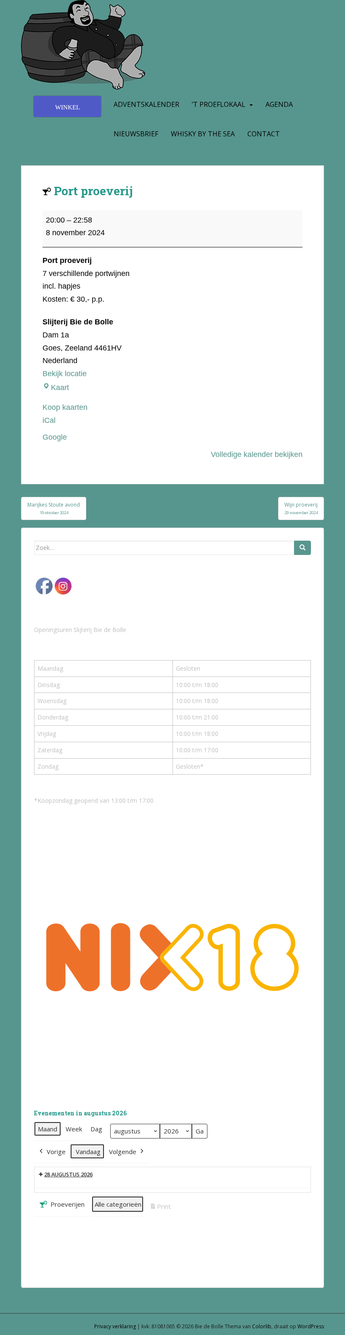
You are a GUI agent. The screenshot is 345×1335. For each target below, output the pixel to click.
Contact (263, 133)
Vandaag (88, 1151)
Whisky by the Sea (203, 133)
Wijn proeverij (301, 508)
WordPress (310, 1326)
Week (74, 1129)
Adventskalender (146, 104)
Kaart (60, 387)
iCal (49, 420)
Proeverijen (67, 1204)
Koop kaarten (65, 407)
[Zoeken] (302, 548)
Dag (96, 1129)
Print (160, 1208)
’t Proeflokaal (218, 104)
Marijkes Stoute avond (53, 508)
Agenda (279, 104)
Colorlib (261, 1326)
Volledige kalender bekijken (257, 454)
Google (54, 437)
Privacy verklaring (115, 1326)
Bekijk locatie (64, 373)
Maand (47, 1129)
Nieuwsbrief (136, 133)
